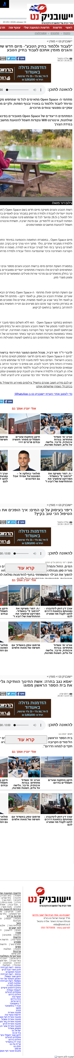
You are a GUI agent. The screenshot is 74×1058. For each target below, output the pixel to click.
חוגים (18, 930)
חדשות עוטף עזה (12, 1014)
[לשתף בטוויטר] (11, 59)
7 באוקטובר (15, 1003)
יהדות (18, 963)
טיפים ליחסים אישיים (10, 987)
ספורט (17, 942)
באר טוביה (6, 895)
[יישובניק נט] (48, 906)
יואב (19, 911)
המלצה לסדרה (13, 985)
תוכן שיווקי (16, 953)
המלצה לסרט (14, 983)
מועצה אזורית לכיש (11, 1023)
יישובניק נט (65, 41)
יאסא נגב (62, 734)
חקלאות (6, 965)
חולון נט (17, 1046)
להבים (18, 900)
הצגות (8, 918)
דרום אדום (16, 958)
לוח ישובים (15, 927)
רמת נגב (7, 900)
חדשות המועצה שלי (37, 27)
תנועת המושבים (13, 972)
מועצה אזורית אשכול (11, 1019)
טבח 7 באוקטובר (12, 1005)
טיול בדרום (15, 999)
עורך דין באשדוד (13, 1042)
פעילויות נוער (15, 925)
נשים (18, 946)
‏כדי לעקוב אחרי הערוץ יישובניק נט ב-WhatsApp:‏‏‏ (43, 393)
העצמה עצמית (13, 990)
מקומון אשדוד (14, 1028)
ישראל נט (16, 1030)
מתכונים (55, 33)
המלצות (7, 949)
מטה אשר (7, 907)
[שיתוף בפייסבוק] (20, 59)
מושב (18, 1008)
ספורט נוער (15, 944)
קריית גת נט (15, 1044)
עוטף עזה (14, 27)
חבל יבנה (13, 904)
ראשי (68, 27)
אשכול (18, 895)
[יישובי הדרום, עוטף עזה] (50, 24)
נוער (18, 923)
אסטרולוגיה (40, 33)
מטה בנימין (7, 902)
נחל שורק (6, 898)
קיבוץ (18, 1010)
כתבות (66, 33)
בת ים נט (16, 1032)
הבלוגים (8, 963)
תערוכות (17, 920)
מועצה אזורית (14, 1012)
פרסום (17, 1048)
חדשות (57, 27)
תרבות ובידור (13, 916)
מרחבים (9, 911)
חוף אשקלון (15, 914)
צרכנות (17, 951)
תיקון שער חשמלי (13, 976)
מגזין (52, 41)
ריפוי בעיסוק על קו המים (56, 562)
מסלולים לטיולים (13, 992)
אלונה (18, 907)
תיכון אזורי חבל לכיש (11, 969)
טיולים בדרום (14, 994)
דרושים (8, 930)
